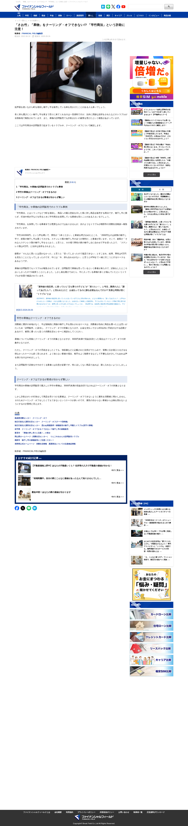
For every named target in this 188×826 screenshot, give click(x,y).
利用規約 (69, 812)
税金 (43, 15)
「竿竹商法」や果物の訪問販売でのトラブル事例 (39, 187)
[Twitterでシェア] (23, 508)
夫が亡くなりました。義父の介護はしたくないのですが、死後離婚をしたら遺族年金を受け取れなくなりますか (157, 197)
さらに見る (151, 174)
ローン (69, 15)
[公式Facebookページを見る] (118, 6)
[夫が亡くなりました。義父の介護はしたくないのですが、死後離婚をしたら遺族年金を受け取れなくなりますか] (137, 197)
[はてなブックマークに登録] (34, 508)
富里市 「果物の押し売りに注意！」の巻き (33, 433)
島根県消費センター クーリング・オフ (31, 418)
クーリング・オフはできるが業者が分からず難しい (40, 197)
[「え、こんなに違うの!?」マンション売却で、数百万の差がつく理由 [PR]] (152, 564)
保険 (60, 15)
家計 (108, 15)
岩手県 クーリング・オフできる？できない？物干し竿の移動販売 (41, 429)
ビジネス (140, 15)
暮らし (91, 15)
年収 (27, 15)
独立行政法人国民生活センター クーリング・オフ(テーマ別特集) (41, 421)
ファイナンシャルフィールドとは (36, 812)
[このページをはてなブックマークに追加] (103, 6)
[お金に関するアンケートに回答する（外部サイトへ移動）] (151, 585)
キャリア (118, 15)
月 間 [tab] (161, 189)
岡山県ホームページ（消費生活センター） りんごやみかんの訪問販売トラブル (47, 436)
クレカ (129, 15)
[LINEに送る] (29, 508)
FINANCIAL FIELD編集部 (32, 33)
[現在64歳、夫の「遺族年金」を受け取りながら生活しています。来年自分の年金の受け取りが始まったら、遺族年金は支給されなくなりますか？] (137, 242)
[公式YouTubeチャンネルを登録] (123, 6)
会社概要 (58, 812)
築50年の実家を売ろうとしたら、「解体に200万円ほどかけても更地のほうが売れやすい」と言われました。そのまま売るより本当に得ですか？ (158, 211)
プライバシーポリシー (86, 812)
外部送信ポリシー (107, 812)
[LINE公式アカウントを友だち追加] (108, 6)
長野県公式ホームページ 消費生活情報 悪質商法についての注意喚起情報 (45, 444)
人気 (19, 15)
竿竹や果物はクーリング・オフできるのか (36, 192)
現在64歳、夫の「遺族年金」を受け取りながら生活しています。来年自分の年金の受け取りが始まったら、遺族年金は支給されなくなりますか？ (157, 244)
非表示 (72, 182)
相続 (35, 15)
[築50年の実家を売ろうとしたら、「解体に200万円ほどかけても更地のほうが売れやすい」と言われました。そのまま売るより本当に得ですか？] (137, 209)
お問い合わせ (123, 812)
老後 (100, 15)
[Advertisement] (71, 147)
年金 (52, 15)
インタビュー (153, 15)
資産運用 (80, 15)
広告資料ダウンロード (156, 812)
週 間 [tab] (141, 189)
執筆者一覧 (138, 812)
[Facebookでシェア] (17, 508)
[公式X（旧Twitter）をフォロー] (113, 6)
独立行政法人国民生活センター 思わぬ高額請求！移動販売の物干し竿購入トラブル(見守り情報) (54, 425)
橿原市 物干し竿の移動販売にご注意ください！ (34, 440)
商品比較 (167, 15)
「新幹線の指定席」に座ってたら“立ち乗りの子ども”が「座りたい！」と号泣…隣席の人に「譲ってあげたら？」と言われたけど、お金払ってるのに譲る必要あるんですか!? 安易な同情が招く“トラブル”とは (157, 228)
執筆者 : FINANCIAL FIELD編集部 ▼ (38, 169)
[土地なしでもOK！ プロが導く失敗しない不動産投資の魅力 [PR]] (152, 536)
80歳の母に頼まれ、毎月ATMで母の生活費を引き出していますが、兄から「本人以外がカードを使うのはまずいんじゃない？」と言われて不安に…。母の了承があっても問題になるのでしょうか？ (157, 261)
